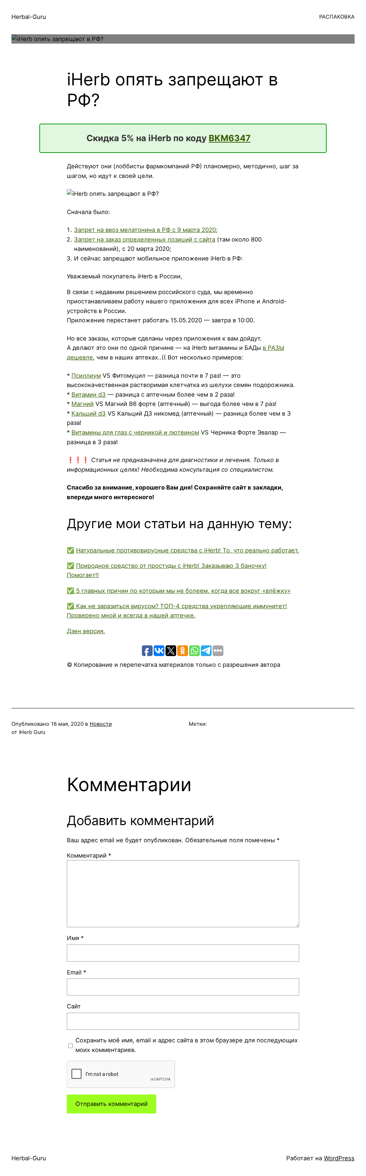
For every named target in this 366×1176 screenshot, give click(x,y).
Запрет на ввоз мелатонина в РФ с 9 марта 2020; (146, 229)
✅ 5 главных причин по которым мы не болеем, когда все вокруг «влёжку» (179, 590)
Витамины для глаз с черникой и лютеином (135, 432)
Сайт (74, 1006)
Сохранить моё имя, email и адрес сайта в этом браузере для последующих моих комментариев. (186, 1045)
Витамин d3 (88, 394)
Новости (101, 724)
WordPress (339, 1158)
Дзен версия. (86, 631)
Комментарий (89, 855)
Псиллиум (86, 375)
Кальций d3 (88, 413)
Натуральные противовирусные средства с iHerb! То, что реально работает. (187, 550)
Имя (75, 938)
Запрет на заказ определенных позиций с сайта (144, 239)
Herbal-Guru (28, 16)
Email (76, 972)
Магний (82, 403)
